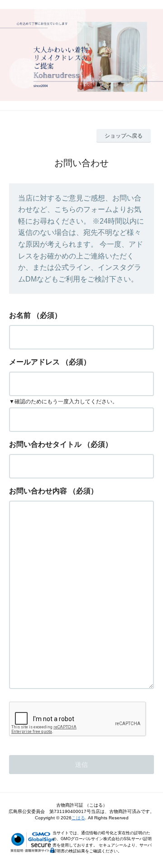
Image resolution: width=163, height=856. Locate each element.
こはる (78, 817)
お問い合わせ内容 (38, 491)
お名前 (20, 315)
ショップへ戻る (124, 136)
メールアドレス (34, 362)
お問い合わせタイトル (45, 444)
